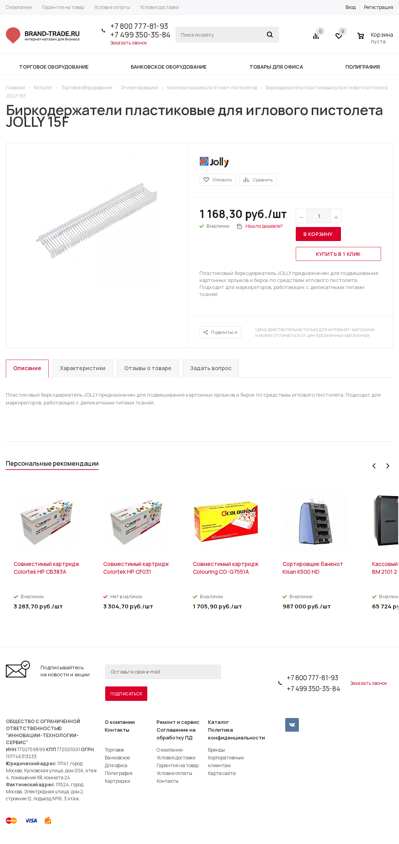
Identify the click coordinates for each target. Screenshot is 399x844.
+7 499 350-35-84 (140, 35)
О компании (120, 721)
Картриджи (117, 781)
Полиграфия (118, 773)
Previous (374, 466)
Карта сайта (222, 773)
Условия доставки (176, 757)
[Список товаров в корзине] (376, 40)
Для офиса (116, 765)
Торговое (114, 749)
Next (387, 466)
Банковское (117, 757)
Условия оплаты (174, 773)
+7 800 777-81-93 (139, 26)
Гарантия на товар (178, 765)
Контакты (117, 729)
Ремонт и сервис (178, 721)
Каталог (218, 721)
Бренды (216, 749)
